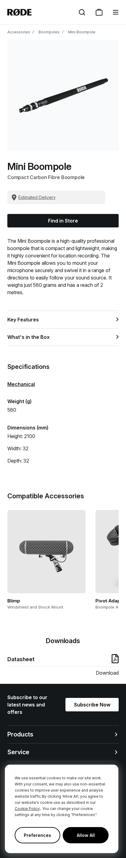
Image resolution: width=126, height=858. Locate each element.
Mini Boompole (81, 32)
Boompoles (49, 32)
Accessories (18, 32)
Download (107, 673)
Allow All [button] (86, 835)
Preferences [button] (37, 835)
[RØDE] (19, 12)
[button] (116, 12)
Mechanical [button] (21, 384)
